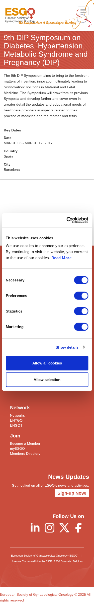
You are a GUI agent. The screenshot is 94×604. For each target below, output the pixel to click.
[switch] (81, 296)
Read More (61, 258)
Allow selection (47, 379)
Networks (17, 415)
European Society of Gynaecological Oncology (36, 594)
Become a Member (25, 443)
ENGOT (16, 425)
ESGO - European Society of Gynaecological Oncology (20, 15)
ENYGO (16, 420)
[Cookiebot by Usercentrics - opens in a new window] (67, 220)
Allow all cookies (47, 363)
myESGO (17, 448)
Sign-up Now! (71, 493)
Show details (67, 347)
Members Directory (25, 453)
